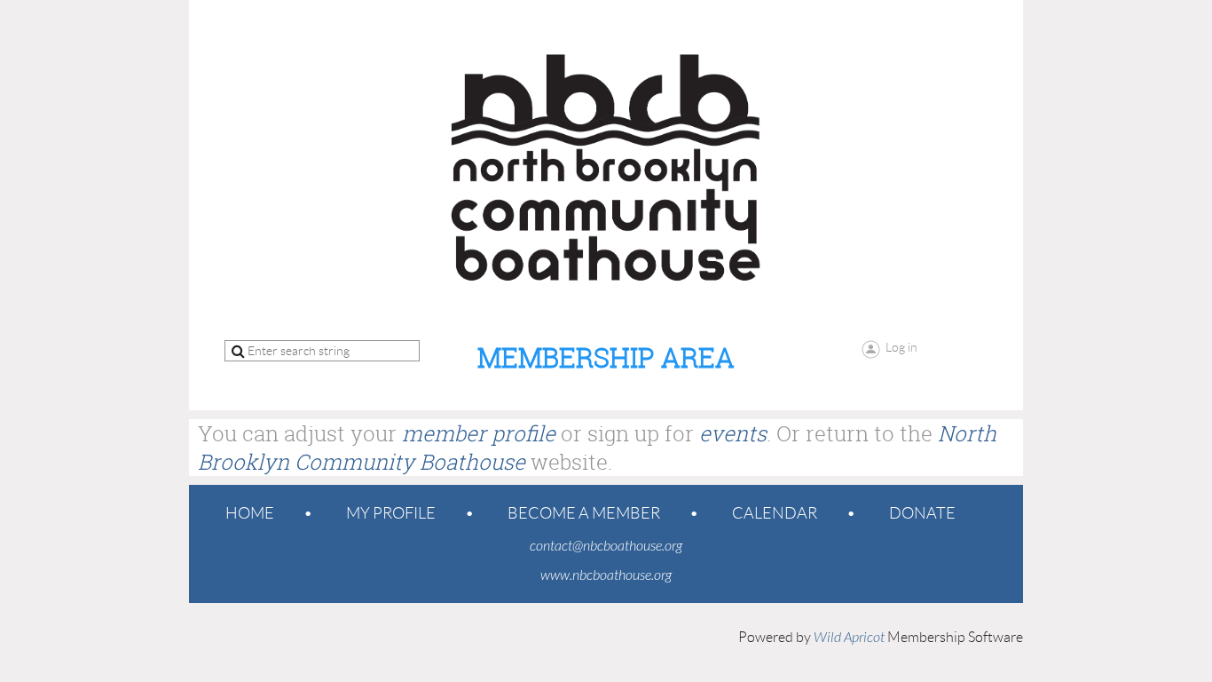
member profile (478, 433)
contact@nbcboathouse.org (606, 546)
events (733, 433)
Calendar (774, 513)
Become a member (584, 513)
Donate (922, 513)
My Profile (391, 513)
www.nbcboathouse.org (606, 575)
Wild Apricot (849, 638)
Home (249, 513)
